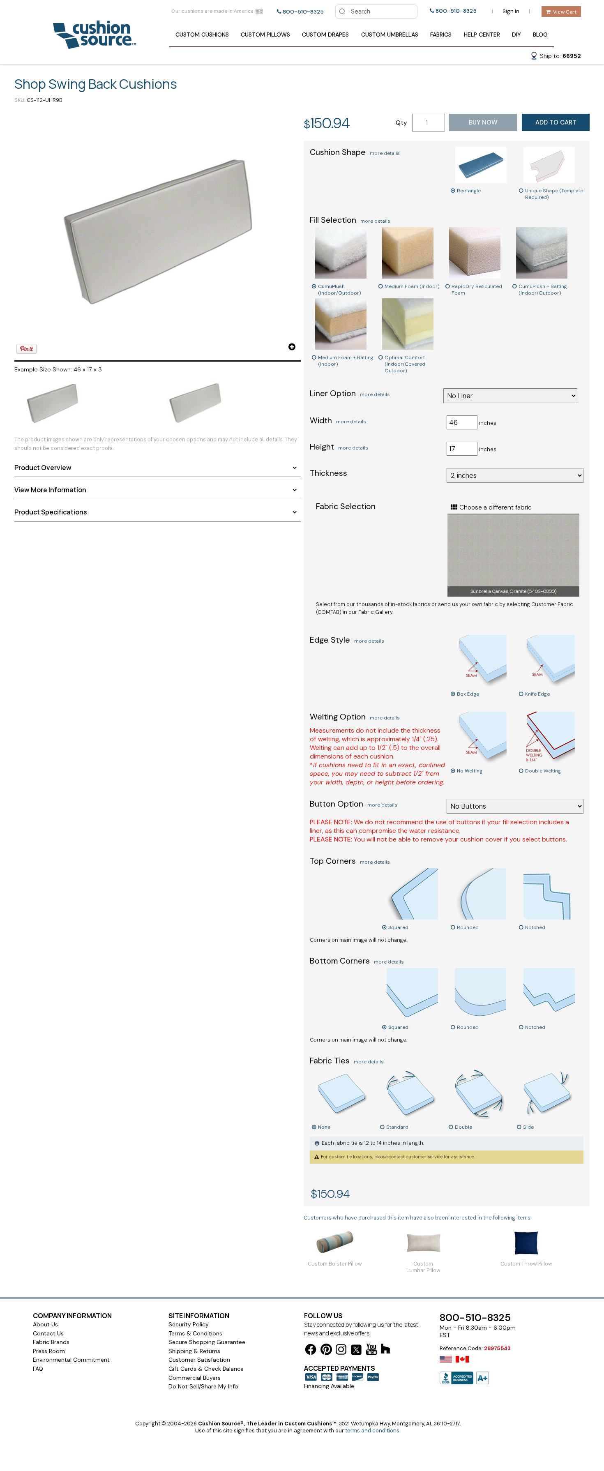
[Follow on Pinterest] (326, 1351)
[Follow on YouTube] (371, 1351)
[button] (555, 57)
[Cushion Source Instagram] (341, 1351)
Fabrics (441, 34)
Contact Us (48, 1333)
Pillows (265, 34)
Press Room (49, 1351)
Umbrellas (389, 34)
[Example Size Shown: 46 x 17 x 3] (157, 233)
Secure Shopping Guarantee (206, 1342)
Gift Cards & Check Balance (206, 1368)
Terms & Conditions (195, 1333)
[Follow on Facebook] (310, 1351)
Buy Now (483, 122)
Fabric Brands (51, 1342)
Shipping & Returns (194, 1351)
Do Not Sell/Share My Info (203, 1386)
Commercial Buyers (194, 1377)
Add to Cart (555, 122)
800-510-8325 (303, 11)
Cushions (202, 34)
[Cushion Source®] (94, 45)
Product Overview (42, 467)
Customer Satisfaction (199, 1359)
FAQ (38, 1368)
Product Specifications (50, 511)
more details (385, 153)
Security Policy (188, 1324)
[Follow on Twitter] (356, 1351)
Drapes (325, 34)
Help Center (482, 34)
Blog (540, 34)
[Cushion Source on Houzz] (385, 1350)
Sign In (511, 11)
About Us (45, 1324)
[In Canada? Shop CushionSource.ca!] (462, 1364)
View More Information (50, 489)
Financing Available (329, 1386)
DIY (516, 34)
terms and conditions (372, 1430)
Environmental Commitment (71, 1359)
